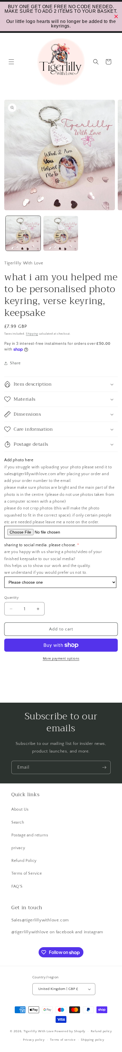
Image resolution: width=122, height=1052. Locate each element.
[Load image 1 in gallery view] (23, 233)
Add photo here (18, 460)
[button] (11, 62)
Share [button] (15, 363)
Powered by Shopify (69, 1031)
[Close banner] (116, 16)
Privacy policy (34, 1040)
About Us (20, 809)
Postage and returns (29, 835)
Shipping (32, 333)
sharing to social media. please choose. (40, 545)
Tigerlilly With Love (39, 1031)
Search (17, 822)
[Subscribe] (104, 767)
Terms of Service (26, 873)
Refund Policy (24, 860)
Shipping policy (92, 1040)
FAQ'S (17, 886)
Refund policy (101, 1031)
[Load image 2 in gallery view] (60, 233)
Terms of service (62, 1040)
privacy (18, 848)
